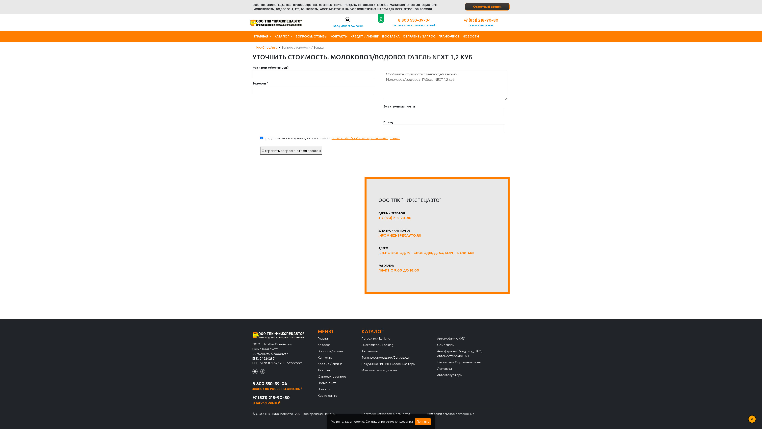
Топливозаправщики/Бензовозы (385, 357)
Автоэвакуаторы (449, 375)
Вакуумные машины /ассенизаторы (388, 364)
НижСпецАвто (266, 47)
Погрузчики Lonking (376, 338)
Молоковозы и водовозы (379, 370)
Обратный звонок (487, 7)
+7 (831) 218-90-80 (481, 20)
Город (388, 122)
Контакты (338, 36)
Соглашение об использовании (389, 421)
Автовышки (370, 351)
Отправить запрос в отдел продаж (291, 151)
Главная (261, 36)
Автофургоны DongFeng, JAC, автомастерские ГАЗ (459, 353)
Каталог (282, 36)
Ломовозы (444, 368)
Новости (471, 36)
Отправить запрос (419, 36)
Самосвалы (445, 345)
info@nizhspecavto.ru (348, 26)
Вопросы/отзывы (311, 36)
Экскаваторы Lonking (378, 345)
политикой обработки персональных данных (366, 138)
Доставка (391, 36)
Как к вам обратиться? (270, 67)
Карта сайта (327, 395)
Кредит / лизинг (365, 36)
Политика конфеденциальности (386, 414)
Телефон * (260, 83)
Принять (423, 421)
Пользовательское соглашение (450, 414)
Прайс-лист (449, 36)
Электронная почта (399, 106)
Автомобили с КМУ (451, 338)
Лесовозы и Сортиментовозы (459, 362)
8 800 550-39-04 (414, 20)
